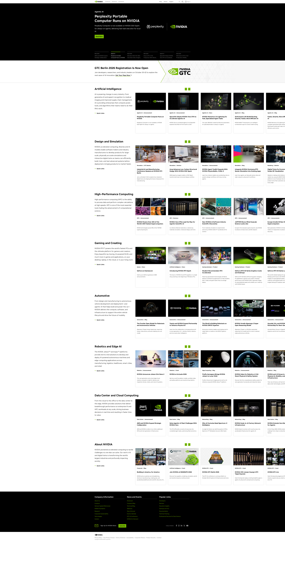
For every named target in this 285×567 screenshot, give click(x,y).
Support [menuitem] (171, 1)
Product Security (150, 537)
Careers (97, 519)
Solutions (114, 1)
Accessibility (130, 537)
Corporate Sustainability (101, 513)
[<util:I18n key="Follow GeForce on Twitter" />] (184, 525)
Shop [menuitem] (160, 1)
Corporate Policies (140, 537)
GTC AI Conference (132, 516)
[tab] (102, 55)
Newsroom (130, 501)
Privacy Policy (98, 537)
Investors (97, 503)
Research (97, 511)
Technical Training (164, 513)
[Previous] (186, 89)
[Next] (189, 89)
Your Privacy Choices (109, 537)
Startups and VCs (164, 508)
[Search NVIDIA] (179, 1)
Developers (162, 501)
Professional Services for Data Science (170, 516)
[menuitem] (108, 1)
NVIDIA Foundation (100, 508)
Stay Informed (131, 511)
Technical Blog (131, 506)
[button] (182, 2)
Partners (161, 503)
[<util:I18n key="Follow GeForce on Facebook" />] (176, 525)
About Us (97, 501)
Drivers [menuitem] (165, 1)
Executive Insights (164, 506)
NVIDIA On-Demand (132, 519)
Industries (121, 1)
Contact (159, 537)
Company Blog (131, 503)
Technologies (98, 516)
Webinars (129, 508)
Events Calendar (131, 513)
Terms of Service (120, 537)
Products (107, 1)
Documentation (163, 511)
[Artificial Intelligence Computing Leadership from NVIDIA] (99, 1)
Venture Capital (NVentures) (102, 506)
